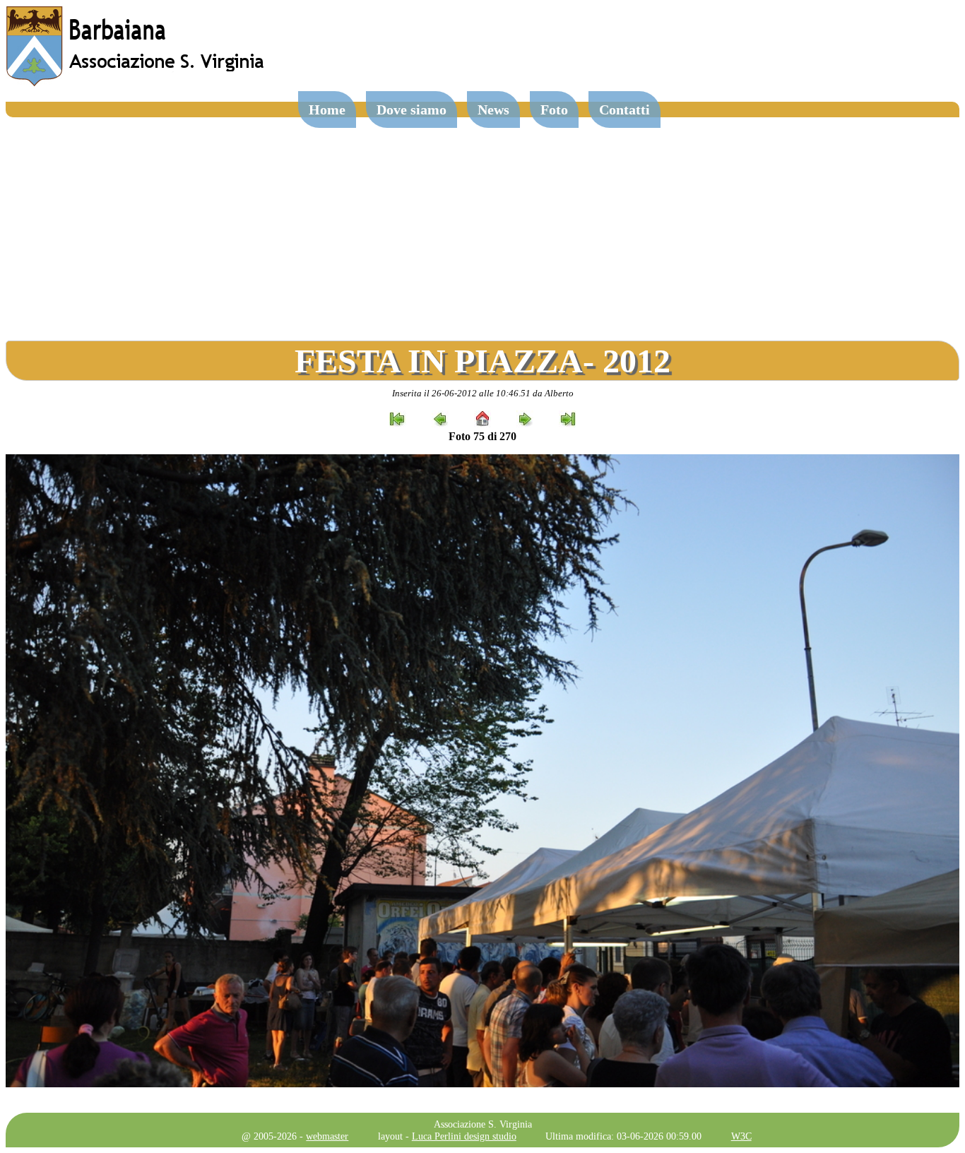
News (493, 109)
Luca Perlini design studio (464, 1136)
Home (327, 109)
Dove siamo (411, 109)
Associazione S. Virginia (483, 1124)
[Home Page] (136, 83)
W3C (741, 1136)
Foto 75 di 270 (482, 436)
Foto (554, 109)
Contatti (624, 109)
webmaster (327, 1136)
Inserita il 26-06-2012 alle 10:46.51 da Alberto (483, 393)
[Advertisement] (482, 223)
